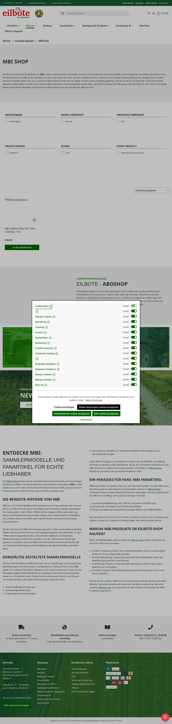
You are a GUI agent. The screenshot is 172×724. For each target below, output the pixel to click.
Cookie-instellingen (64, 407)
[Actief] (134, 305)
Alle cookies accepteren (106, 413)
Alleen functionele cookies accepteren (99, 407)
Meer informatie (93, 400)
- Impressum (86, 419)
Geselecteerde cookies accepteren (71, 413)
